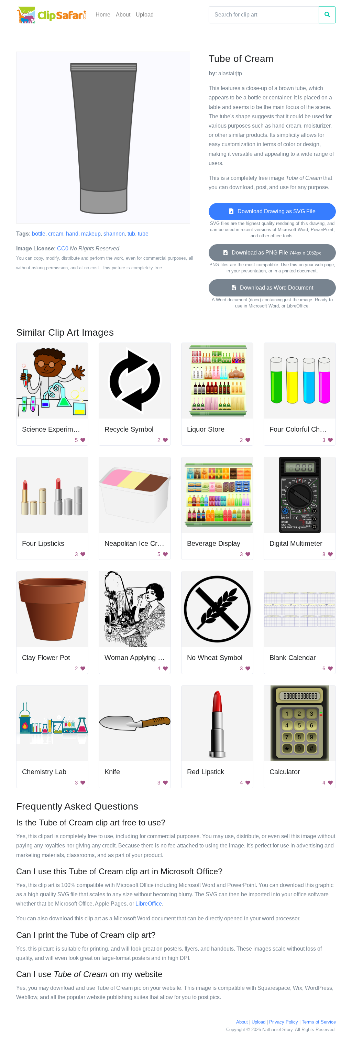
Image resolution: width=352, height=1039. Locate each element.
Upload (145, 15)
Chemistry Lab (44, 772)
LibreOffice (148, 904)
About (123, 15)
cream (55, 234)
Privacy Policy (283, 1022)
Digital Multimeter (296, 543)
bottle (38, 234)
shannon (114, 234)
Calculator (285, 772)
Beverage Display (213, 543)
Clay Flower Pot (46, 657)
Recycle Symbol (128, 429)
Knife (112, 772)
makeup (91, 234)
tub (131, 234)
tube (143, 234)
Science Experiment (52, 429)
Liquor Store (205, 429)
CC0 (62, 248)
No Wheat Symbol (214, 657)
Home (103, 15)
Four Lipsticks (43, 543)
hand (72, 234)
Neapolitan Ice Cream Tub (144, 543)
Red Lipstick (205, 772)
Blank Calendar (293, 657)
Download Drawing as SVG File (274, 211)
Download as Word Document (274, 288)
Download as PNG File (274, 253)
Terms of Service (319, 1022)
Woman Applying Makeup (143, 657)
